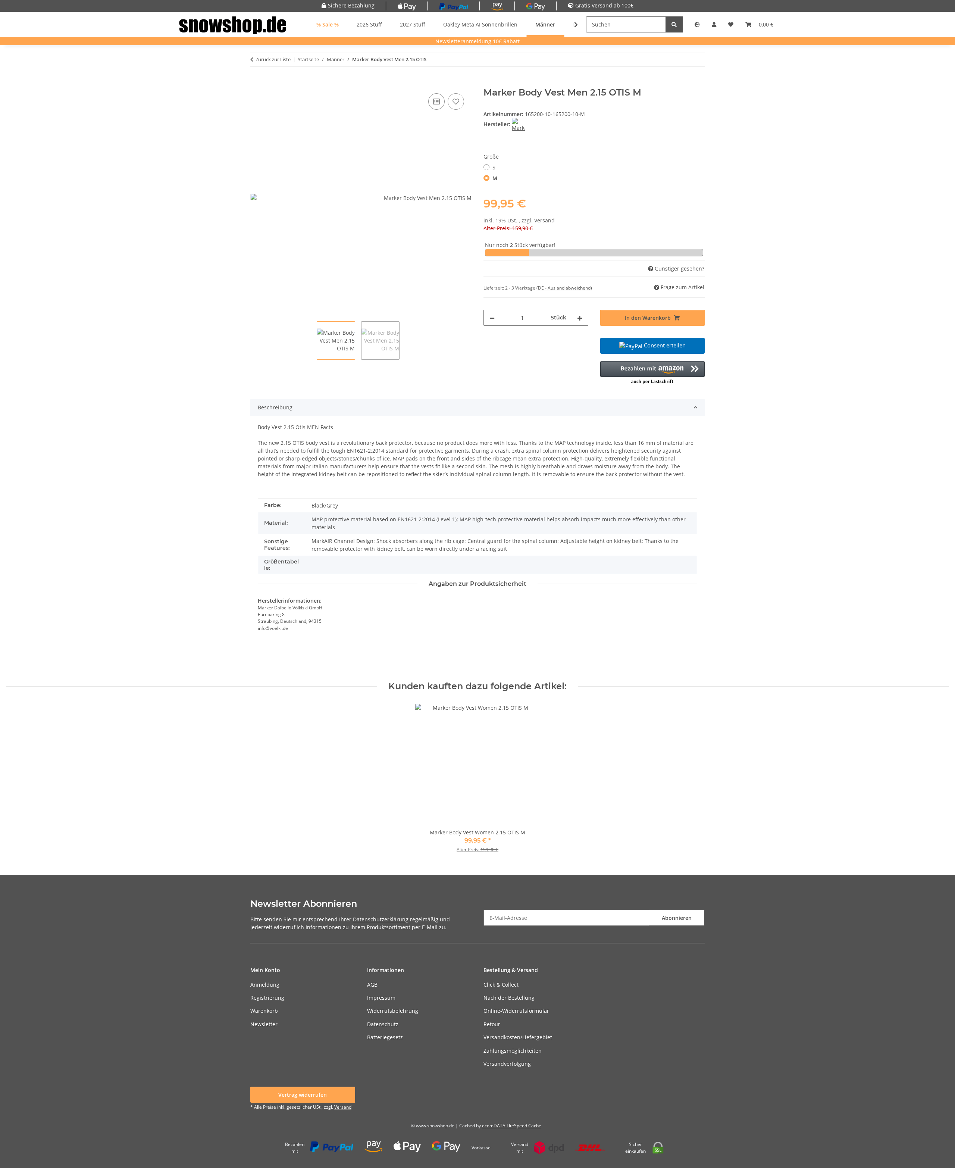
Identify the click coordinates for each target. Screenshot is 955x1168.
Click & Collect (501, 984)
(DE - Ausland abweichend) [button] (564, 288)
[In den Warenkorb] (256, 83)
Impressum (381, 997)
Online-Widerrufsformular (516, 1010)
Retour (491, 1024)
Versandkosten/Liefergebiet (517, 1037)
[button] (697, 24)
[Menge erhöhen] (580, 317)
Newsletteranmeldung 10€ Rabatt (477, 41)
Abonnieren (677, 917)
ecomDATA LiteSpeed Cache (511, 1125)
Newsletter (264, 1024)
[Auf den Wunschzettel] (456, 101)
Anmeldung (264, 984)
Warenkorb (264, 1010)
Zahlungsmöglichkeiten (512, 1050)
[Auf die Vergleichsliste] (436, 101)
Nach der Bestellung (509, 997)
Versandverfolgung (507, 1063)
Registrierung (267, 997)
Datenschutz (382, 1024)
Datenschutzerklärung (380, 919)
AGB (372, 984)
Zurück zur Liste (273, 59)
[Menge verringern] (492, 317)
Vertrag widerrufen (302, 1094)
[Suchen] (674, 24)
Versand (544, 220)
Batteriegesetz (385, 1037)
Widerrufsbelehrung (392, 1010)
